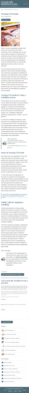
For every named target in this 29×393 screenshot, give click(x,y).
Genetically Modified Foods (9, 3)
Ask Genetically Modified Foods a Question (12, 274)
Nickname (3, 299)
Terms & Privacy (17, 390)
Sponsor (20, 391)
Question (3, 309)
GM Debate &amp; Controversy (11, 9)
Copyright (24, 390)
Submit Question (7, 322)
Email (13, 304)
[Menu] (27, 4)
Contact (15, 391)
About (5, 390)
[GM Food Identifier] (3, 259)
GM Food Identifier (12, 139)
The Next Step (5, 250)
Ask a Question (5, 19)
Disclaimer (10, 390)
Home (2, 9)
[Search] (24, 4)
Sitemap (10, 391)
